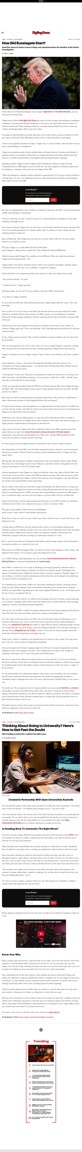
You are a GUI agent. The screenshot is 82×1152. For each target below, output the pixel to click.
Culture (9, 39)
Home (4, 39)
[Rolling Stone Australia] (41, 34)
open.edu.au (54, 1012)
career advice (24, 1017)
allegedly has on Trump (25, 630)
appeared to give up (20, 625)
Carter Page (44, 561)
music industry (35, 1017)
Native (43, 1017)
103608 (15, 1017)
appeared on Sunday (56, 112)
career (71, 835)
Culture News (18, 39)
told (27, 120)
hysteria (64, 688)
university (50, 1017)
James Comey (29, 712)
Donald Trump (18, 712)
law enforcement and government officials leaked (47, 432)
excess (75, 688)
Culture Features (19, 722)
